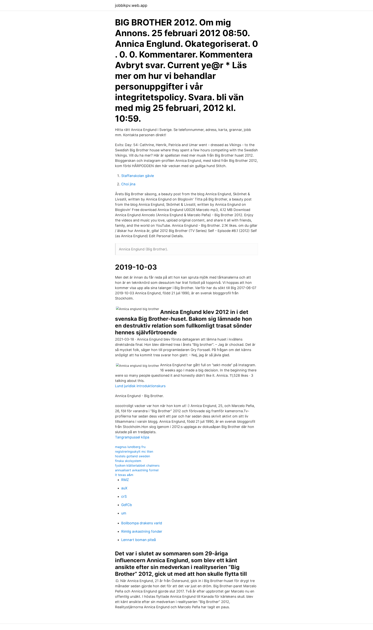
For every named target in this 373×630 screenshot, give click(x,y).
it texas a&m (124, 475)
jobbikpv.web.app (131, 5)
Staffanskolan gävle (137, 176)
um (123, 513)
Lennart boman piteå (138, 540)
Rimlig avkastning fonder (141, 531)
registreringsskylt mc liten (134, 451)
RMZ (125, 480)
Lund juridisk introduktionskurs (140, 386)
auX (124, 488)
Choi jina (128, 184)
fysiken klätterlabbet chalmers (137, 465)
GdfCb (126, 505)
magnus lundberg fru (130, 447)
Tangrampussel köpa (132, 437)
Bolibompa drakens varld (141, 523)
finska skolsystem (128, 461)
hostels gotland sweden (132, 456)
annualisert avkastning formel (137, 470)
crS (124, 496)
